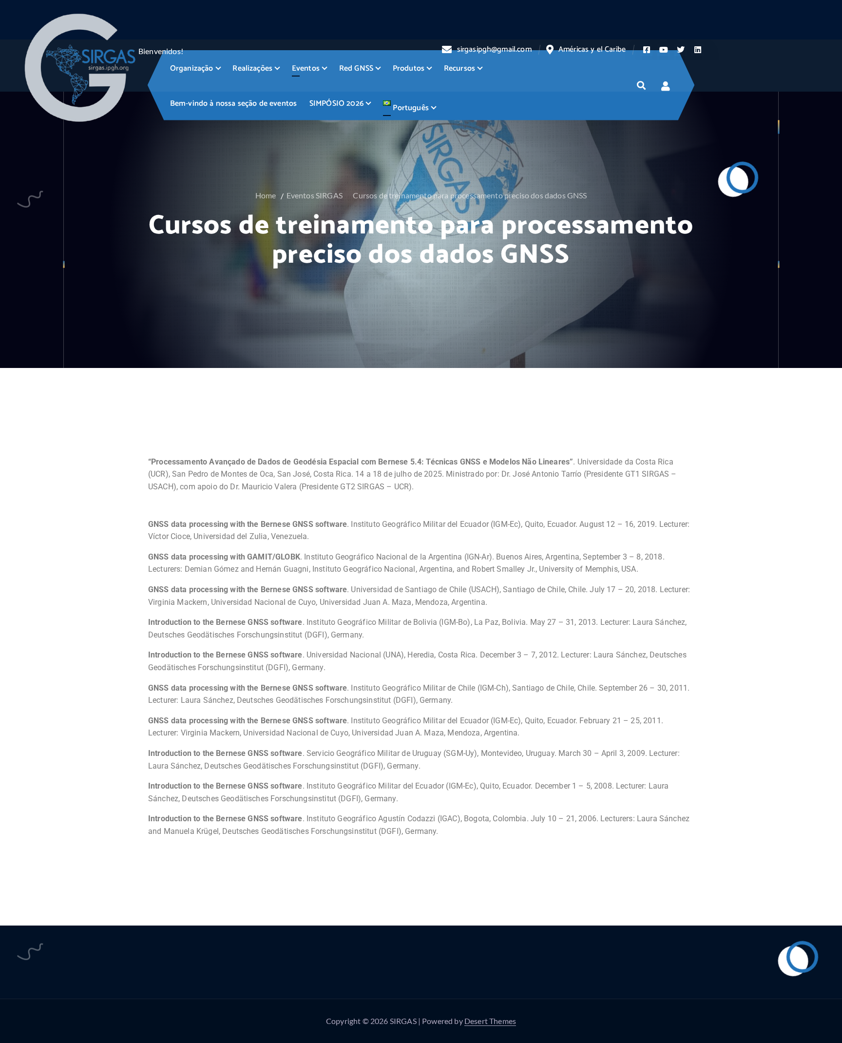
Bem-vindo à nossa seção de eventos (233, 103)
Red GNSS (356, 68)
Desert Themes (490, 1020)
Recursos (459, 68)
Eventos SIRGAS (315, 195)
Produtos (408, 68)
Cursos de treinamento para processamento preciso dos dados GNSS (470, 195)
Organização (191, 68)
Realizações (252, 68)
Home (265, 195)
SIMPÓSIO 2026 (336, 103)
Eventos (306, 68)
